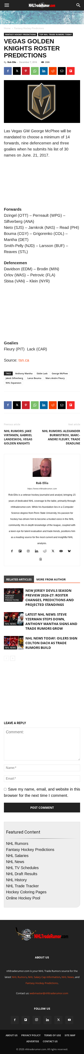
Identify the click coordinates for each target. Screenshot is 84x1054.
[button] (6, 5)
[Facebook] (8, 71)
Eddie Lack (42, 373)
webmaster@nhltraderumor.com (49, 993)
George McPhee (60, 373)
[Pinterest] (26, 71)
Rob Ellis (11, 62)
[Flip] (71, 71)
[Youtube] (62, 552)
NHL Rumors (17, 843)
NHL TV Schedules (22, 868)
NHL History (16, 880)
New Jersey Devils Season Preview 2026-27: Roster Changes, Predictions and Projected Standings (49, 597)
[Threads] (42, 560)
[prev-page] (6, 658)
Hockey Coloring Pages (26, 892)
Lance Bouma (34, 378)
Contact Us (50, 1041)
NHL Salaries (17, 855)
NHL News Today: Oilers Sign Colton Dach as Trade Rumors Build (51, 643)
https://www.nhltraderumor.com (42, 488)
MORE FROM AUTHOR (51, 579)
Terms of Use (52, 1035)
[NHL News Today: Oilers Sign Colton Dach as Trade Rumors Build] (13, 642)
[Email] (62, 71)
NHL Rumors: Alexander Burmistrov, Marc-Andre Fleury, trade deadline (61, 437)
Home (7, 28)
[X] (17, 71)
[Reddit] (46, 552)
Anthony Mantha (23, 373)
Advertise (32, 1041)
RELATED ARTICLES (19, 579)
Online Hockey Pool (23, 898)
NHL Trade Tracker (22, 886)
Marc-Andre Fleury (55, 378)
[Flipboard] (21, 552)
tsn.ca (24, 360)
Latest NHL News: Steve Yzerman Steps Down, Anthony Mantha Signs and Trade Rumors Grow (51, 621)
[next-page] (12, 658)
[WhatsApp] (35, 71)
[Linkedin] (44, 71)
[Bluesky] (71, 552)
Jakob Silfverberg (14, 378)
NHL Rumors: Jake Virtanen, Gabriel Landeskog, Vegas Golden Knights (18, 437)
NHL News (10, 623)
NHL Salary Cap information (44, 977)
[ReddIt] (53, 71)
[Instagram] (30, 552)
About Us (12, 1035)
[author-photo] (42, 476)
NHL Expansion (13, 382)
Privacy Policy (30, 1035)
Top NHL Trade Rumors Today (55, 34)
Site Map (70, 1035)
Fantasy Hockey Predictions (29, 28)
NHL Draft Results (21, 874)
